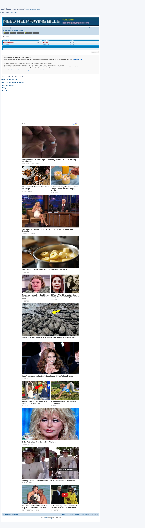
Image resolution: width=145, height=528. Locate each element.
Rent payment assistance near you (13, 82)
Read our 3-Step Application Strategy (33, 9)
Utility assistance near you (10, 88)
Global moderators (46, 48)
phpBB (46, 517)
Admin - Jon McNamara (8, 42)
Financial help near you (9, 79)
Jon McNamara (77, 59)
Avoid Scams (13, 12)
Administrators (6, 40)
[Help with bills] (51, 21)
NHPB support (6, 44)
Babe (4, 48)
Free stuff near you (8, 91)
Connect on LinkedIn (39, 70)
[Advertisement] (40, 5)
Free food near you (8, 85)
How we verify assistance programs (21, 70)
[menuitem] (11, 28)
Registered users (45, 44)
